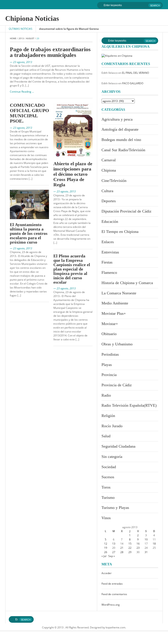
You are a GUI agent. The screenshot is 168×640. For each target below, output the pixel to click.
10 (146, 539)
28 (121, 552)
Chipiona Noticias (32, 18)
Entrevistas (110, 252)
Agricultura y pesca (117, 119)
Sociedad (109, 467)
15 (129, 543)
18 (154, 543)
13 (113, 543)
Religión (108, 415)
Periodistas (110, 354)
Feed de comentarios (114, 594)
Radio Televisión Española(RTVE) (129, 405)
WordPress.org (111, 605)
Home (13, 38)
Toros (106, 487)
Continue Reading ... (22, 91)
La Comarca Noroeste (119, 293)
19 (105, 548)
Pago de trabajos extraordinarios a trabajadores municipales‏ (50, 52)
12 (105, 543)
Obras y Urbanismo (117, 344)
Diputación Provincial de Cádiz (126, 211)
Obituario (109, 334)
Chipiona (109, 170)
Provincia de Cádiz (117, 385)
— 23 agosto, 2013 (21, 62)
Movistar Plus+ (114, 313)
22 (129, 548)
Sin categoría (112, 456)
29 (129, 552)
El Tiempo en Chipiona (120, 231)
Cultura (107, 191)
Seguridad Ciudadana (118, 446)
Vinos (106, 518)
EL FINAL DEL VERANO (135, 73)
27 (113, 552)
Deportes (109, 201)
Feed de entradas (112, 583)
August (30, 38)
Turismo (108, 497)
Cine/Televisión (114, 180)
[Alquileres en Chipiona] (117, 55)
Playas (107, 364)
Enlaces (108, 242)
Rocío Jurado (112, 426)
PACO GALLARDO (132, 83)
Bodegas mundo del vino (121, 139)
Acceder (107, 573)
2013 (21, 38)
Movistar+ (110, 324)
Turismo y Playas (115, 507)
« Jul (104, 556)
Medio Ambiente (115, 303)
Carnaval (109, 160)
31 (146, 552)
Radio (106, 395)
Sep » (111, 556)
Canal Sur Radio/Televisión (123, 150)
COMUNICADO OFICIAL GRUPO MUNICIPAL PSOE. (29, 113)
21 (121, 548)
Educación (110, 221)
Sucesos (108, 477)
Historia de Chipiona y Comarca (127, 283)
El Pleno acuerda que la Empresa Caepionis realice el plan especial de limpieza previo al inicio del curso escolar (71, 269)
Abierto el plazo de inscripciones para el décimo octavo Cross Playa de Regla (72, 174)
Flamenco (109, 272)
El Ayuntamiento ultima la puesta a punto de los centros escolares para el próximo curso (28, 233)
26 (105, 552)
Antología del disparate (120, 129)
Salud (106, 436)
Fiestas (107, 262)
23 (138, 548)
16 (138, 543)
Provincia (109, 375)
